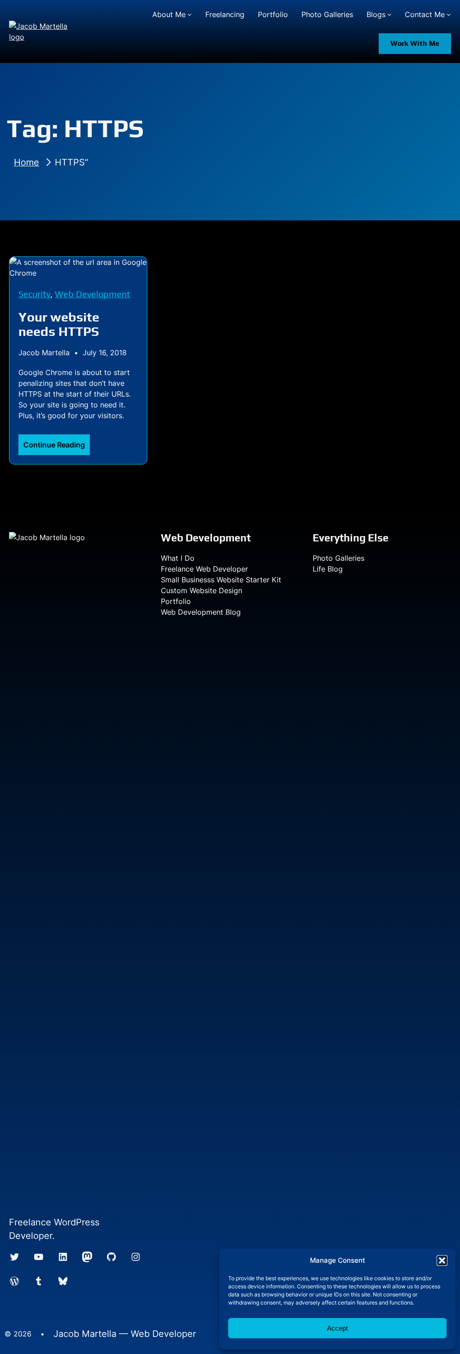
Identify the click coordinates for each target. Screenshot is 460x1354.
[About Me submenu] (189, 14)
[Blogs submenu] (389, 14)
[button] (442, 1260)
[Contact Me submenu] (449, 14)
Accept (337, 1328)
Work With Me (414, 43)
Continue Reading (56, 447)
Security (34, 294)
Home (26, 162)
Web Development (92, 294)
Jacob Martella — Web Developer (124, 1333)
